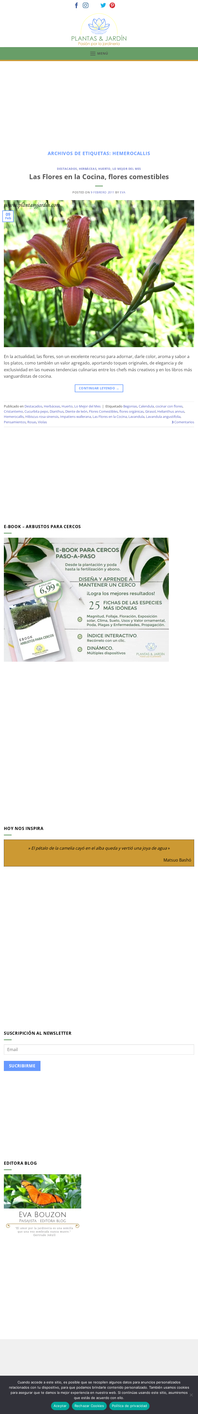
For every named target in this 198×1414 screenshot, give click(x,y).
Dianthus (57, 411)
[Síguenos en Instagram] (85, 6)
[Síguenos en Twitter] (103, 6)
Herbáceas (87, 169)
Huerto (104, 169)
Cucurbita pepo (36, 411)
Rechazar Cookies (89, 1406)
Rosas (31, 422)
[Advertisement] (99, 100)
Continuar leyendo (99, 388)
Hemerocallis (14, 416)
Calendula (146, 406)
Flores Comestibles (103, 411)
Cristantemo (13, 411)
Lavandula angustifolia (163, 416)
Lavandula (136, 416)
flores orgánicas (131, 411)
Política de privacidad (129, 1406)
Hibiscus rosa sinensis (42, 416)
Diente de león (76, 411)
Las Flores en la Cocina (110, 416)
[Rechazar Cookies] (191, 1396)
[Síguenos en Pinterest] (112, 6)
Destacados (67, 169)
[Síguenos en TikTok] (94, 6)
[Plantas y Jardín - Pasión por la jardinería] (99, 29)
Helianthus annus (170, 411)
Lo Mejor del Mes (126, 169)
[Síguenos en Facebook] (76, 6)
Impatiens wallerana (75, 416)
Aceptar (60, 1406)
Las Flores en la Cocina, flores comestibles (99, 176)
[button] (99, 53)
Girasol (150, 411)
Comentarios (183, 422)
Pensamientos (15, 422)
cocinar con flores (169, 406)
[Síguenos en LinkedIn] (121, 6)
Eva (123, 192)
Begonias (130, 406)
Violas (42, 422)
